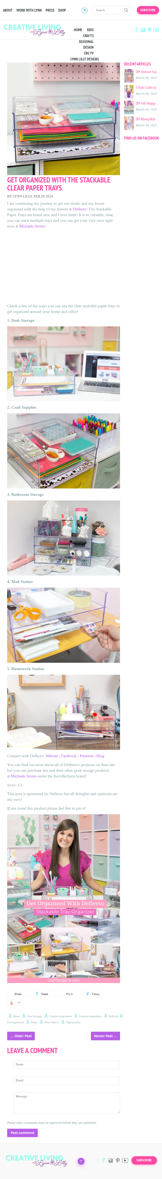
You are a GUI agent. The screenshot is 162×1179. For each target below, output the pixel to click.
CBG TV (89, 53)
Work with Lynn (29, 10)
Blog (100, 756)
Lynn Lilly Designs (84, 59)
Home (78, 30)
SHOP (62, 10)
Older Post (23, 1036)
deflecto (113, 1016)
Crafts (88, 36)
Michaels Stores (32, 226)
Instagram (143, 29)
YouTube (156, 29)
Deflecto (79, 209)
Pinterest (150, 29)
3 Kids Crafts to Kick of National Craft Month (147, 87)
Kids (90, 30)
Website (52, 756)
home (16, 1016)
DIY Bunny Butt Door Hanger (147, 119)
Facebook (136, 29)
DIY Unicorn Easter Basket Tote (147, 72)
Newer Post (103, 1036)
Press (50, 10)
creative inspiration (90, 1016)
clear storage (34, 1016)
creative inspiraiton (60, 1016)
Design (88, 47)
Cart (85, 10)
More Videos (51, 1022)
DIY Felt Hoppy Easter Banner (147, 103)
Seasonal (86, 42)
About (8, 10)
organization (73, 1022)
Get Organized (15, 1022)
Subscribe (148, 10)
